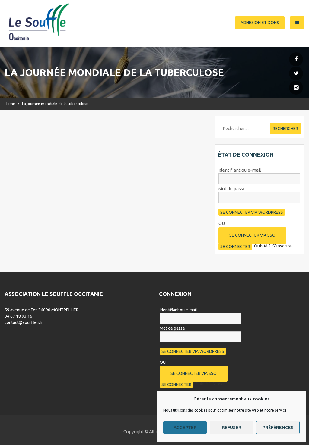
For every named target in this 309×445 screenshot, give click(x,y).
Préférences (278, 427)
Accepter (185, 427)
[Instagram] (296, 87)
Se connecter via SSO (252, 235)
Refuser (231, 427)
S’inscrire (282, 245)
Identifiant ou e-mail (239, 170)
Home (10, 103)
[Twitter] (296, 73)
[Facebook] (296, 59)
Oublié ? (262, 245)
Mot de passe (232, 188)
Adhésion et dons (260, 22)
